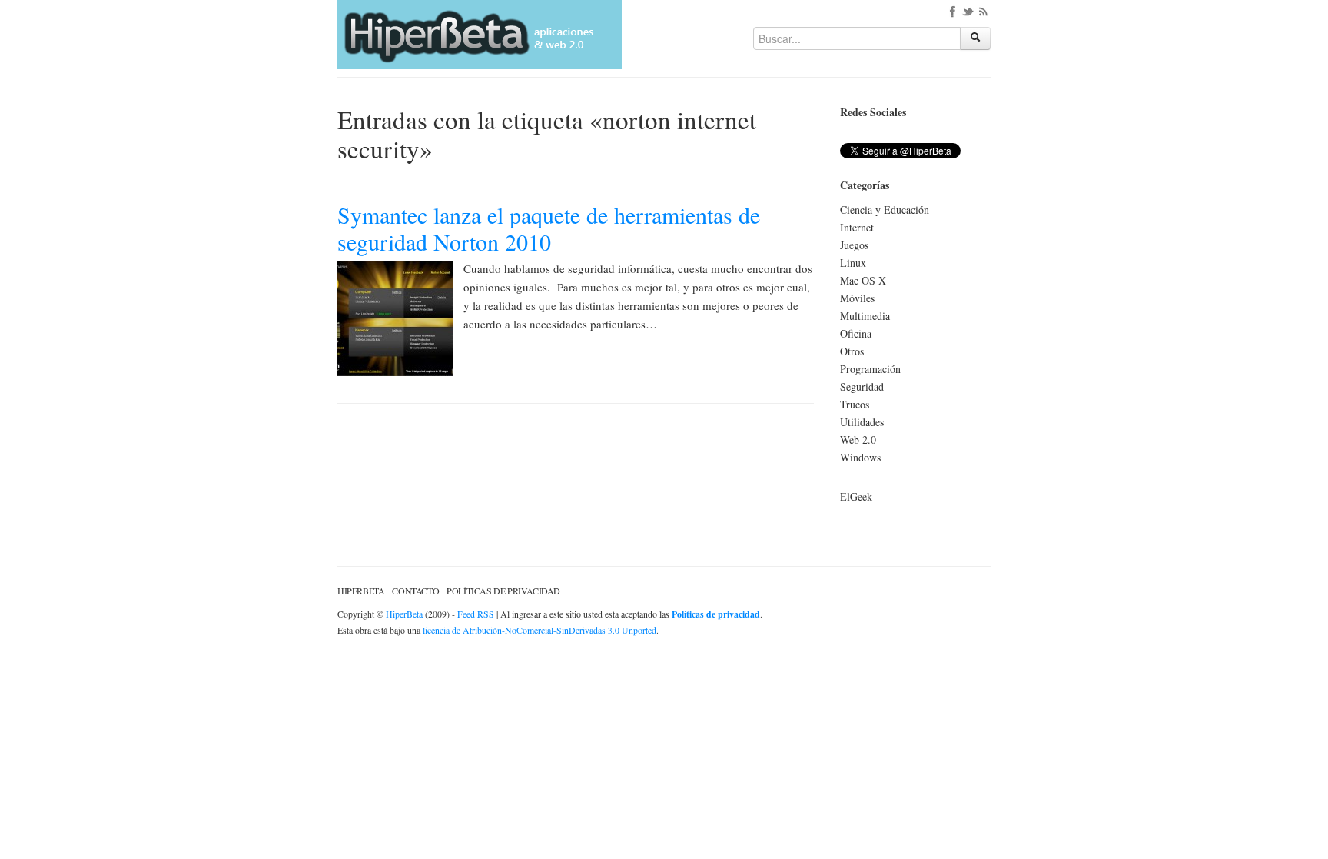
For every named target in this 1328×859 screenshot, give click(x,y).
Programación (870, 368)
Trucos (854, 404)
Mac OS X (863, 280)
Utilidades (862, 422)
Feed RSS (475, 614)
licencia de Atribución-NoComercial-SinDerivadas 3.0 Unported (539, 630)
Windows (860, 457)
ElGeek (856, 496)
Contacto (415, 590)
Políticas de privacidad (503, 590)
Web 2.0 (858, 439)
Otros (852, 351)
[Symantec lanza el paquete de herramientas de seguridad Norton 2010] (395, 316)
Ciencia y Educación (884, 209)
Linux (853, 262)
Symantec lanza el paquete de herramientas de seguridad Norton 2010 (548, 228)
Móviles (857, 298)
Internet (857, 227)
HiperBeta (360, 590)
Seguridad (862, 386)
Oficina (856, 333)
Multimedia (865, 315)
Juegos (854, 245)
